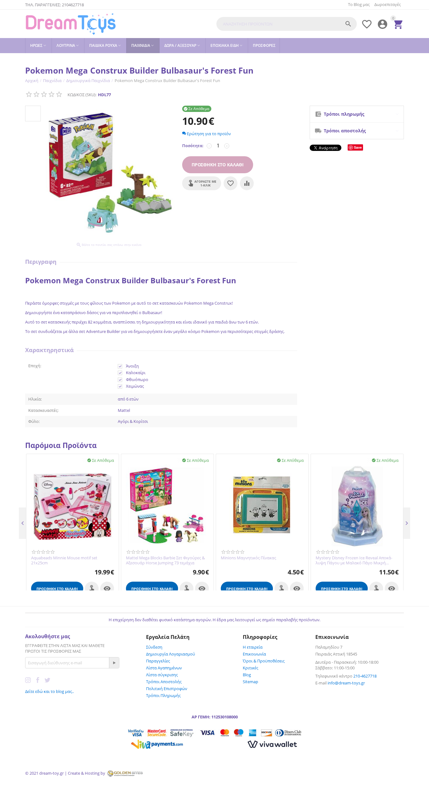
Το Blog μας (359, 4)
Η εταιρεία (253, 647)
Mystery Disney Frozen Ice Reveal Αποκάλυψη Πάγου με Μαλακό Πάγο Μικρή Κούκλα (354, 560)
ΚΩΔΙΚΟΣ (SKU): (82, 94)
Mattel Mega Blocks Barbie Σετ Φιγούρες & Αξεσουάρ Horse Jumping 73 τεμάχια (165, 560)
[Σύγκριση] (247, 183)
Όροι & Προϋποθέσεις (264, 661)
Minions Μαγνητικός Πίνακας (248, 558)
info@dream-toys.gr (346, 683)
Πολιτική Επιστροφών (166, 688)
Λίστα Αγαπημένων (164, 668)
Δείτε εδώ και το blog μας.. (49, 691)
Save (358, 147)
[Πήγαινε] (114, 662)
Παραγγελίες (158, 661)
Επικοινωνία (254, 654)
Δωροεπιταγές (387, 4)
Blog (247, 675)
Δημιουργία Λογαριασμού (170, 654)
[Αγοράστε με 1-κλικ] (92, 588)
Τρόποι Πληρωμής (163, 695)
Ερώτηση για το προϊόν (208, 133)
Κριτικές (250, 668)
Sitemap (250, 681)
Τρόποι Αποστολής (164, 681)
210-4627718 (365, 676)
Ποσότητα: (193, 145)
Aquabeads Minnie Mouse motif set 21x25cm (64, 560)
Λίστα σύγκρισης (162, 675)
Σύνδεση (154, 647)
